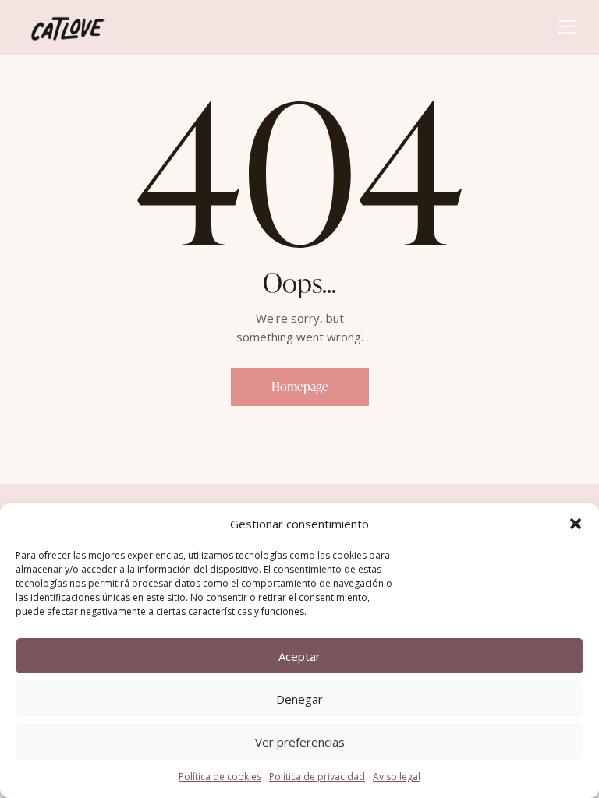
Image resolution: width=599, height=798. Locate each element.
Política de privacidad (317, 776)
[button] (575, 523)
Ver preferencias (300, 742)
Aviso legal (396, 776)
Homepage (299, 386)
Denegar (299, 699)
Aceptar (299, 656)
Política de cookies (220, 776)
